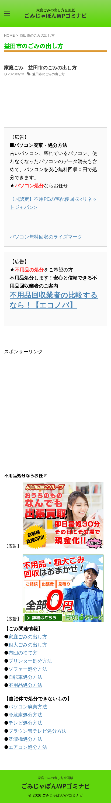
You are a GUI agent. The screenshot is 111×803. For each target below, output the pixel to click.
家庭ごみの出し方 (27, 636)
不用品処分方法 (25, 685)
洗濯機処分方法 (25, 739)
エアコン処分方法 (27, 747)
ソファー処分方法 (27, 669)
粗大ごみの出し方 (27, 645)
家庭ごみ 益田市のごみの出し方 (40, 67)
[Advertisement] (55, 411)
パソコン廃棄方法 (27, 706)
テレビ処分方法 (25, 723)
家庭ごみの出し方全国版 (55, 778)
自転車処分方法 (25, 677)
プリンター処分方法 (30, 661)
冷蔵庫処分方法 (25, 715)
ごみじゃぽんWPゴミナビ (55, 15)
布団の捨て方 (22, 653)
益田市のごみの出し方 (48, 74)
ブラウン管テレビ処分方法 (37, 731)
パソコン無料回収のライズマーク (46, 237)
